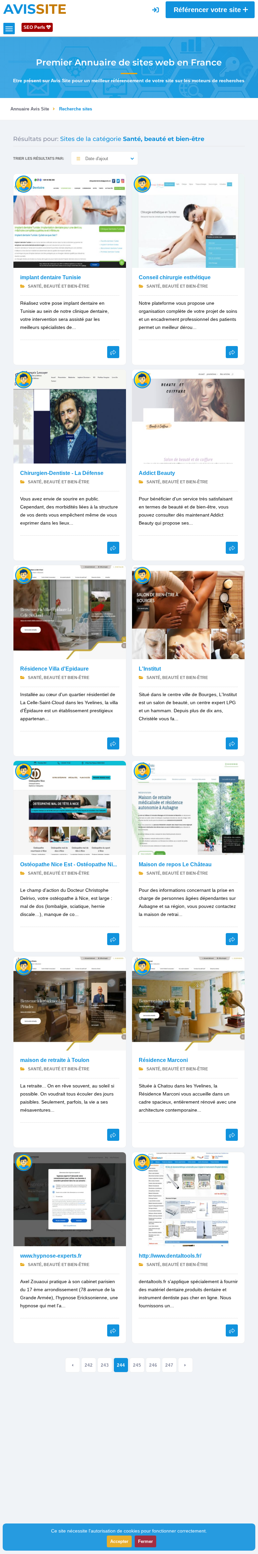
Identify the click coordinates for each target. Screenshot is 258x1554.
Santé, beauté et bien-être (58, 286)
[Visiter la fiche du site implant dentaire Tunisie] (69, 220)
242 (89, 1365)
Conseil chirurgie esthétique (175, 277)
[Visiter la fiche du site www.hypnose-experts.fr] (69, 1198)
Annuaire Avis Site (29, 108)
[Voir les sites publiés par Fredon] (23, 379)
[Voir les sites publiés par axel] (23, 1162)
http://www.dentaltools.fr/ (170, 1256)
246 (153, 1365)
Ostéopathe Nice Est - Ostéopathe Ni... (68, 864)
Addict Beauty (157, 473)
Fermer (145, 1541)
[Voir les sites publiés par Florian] (142, 770)
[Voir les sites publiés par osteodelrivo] (23, 770)
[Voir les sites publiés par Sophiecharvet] (23, 183)
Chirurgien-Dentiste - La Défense (61, 473)
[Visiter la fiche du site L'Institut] (188, 611)
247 (169, 1365)
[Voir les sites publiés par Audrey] (23, 575)
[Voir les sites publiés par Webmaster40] (142, 379)
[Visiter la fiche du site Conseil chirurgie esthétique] (188, 220)
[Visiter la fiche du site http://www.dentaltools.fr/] (188, 1198)
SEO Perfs (35, 27)
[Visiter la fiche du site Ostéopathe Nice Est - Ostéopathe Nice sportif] (69, 807)
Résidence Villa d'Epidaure (54, 669)
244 (121, 1365)
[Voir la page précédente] (72, 1365)
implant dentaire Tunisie (50, 277)
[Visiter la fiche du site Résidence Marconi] (188, 1003)
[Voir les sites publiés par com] (142, 575)
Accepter (119, 1541)
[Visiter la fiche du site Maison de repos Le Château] (188, 807)
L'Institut (150, 669)
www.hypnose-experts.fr (51, 1256)
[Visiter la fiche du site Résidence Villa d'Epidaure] (69, 611)
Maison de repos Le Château (175, 864)
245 (137, 1365)
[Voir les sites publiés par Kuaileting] (142, 1162)
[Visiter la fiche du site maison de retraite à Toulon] (69, 1003)
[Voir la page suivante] (185, 1365)
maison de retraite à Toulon (54, 1060)
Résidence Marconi (163, 1060)
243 (105, 1365)
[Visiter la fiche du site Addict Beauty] (188, 416)
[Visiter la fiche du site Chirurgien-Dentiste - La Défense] (69, 416)
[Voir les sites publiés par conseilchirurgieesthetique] (142, 183)
